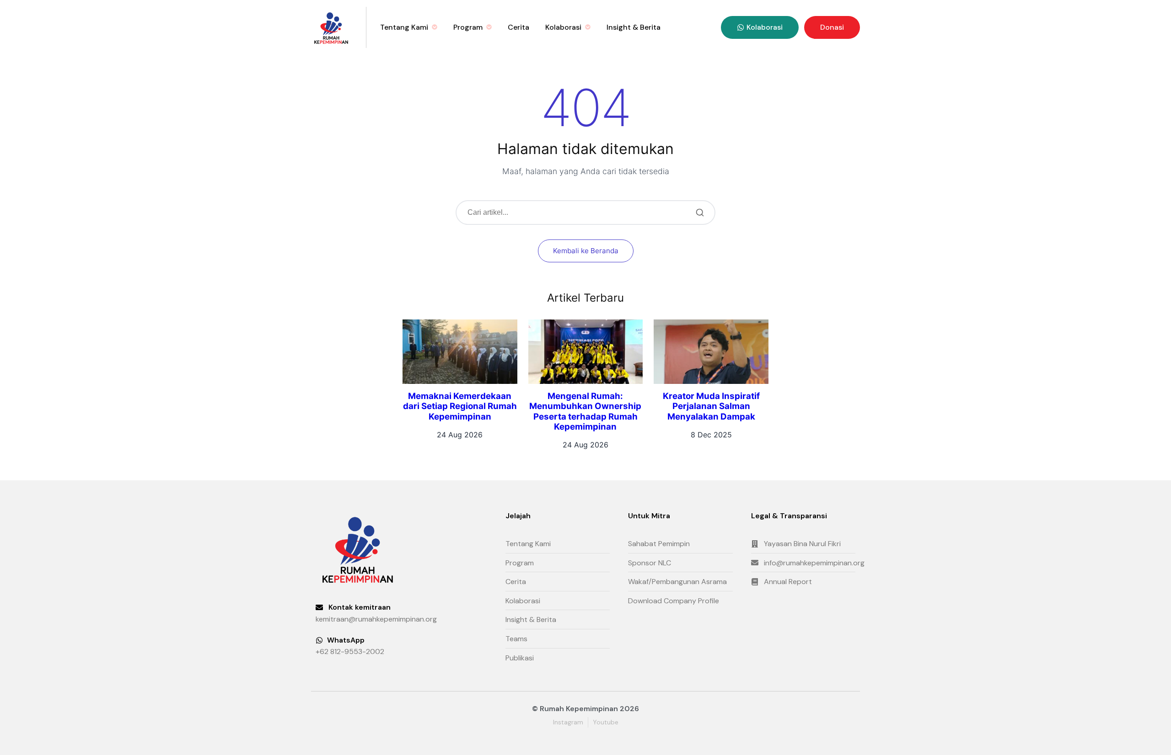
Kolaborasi (563, 27)
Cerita (518, 27)
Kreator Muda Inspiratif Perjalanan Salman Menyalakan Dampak (711, 406)
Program (468, 27)
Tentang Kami (404, 27)
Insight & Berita (634, 27)
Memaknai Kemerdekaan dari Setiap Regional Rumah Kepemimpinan (460, 406)
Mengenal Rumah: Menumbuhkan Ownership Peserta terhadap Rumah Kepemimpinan (585, 411)
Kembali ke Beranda (585, 250)
